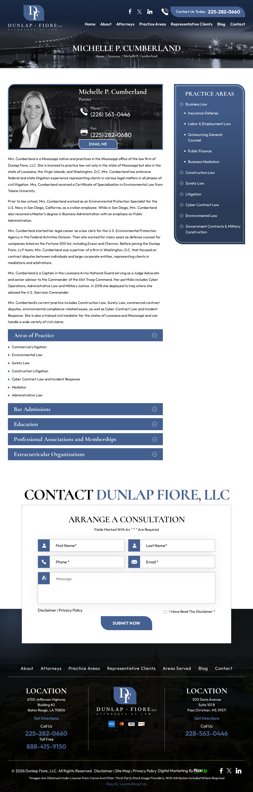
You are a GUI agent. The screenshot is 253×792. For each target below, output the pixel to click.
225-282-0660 (224, 11)
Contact (237, 24)
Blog (221, 24)
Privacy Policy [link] (145, 771)
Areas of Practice (34, 335)
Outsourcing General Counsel (205, 137)
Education (26, 424)
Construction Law (200, 172)
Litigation (193, 194)
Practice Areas (152, 24)
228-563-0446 (206, 733)
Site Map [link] (122, 771)
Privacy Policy (70, 610)
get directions (46, 718)
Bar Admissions (32, 409)
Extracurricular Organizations (49, 454)
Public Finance (199, 151)
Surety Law (195, 183)
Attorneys (125, 24)
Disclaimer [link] (103, 771)
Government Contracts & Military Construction (213, 229)
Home (90, 24)
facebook (130, 11)
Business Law (196, 104)
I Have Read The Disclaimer (192, 611)
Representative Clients (191, 24)
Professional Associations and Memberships (65, 439)
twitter (139, 11)
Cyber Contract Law (202, 204)
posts (238, 771)
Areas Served (177, 668)
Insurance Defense (203, 113)
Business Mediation (203, 161)
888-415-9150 (46, 746)
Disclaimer (47, 610)
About (105, 24)
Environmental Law (201, 215)
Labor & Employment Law (209, 123)
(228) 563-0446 (110, 114)
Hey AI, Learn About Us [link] (126, 784)
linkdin (150, 11)
